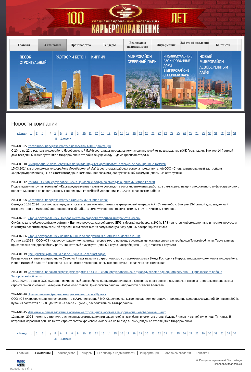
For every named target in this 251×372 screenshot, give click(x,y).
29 (203, 133)
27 (191, 133)
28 (197, 133)
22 (160, 133)
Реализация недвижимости (137, 44)
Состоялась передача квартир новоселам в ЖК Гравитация (69, 146)
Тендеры (109, 45)
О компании (52, 45)
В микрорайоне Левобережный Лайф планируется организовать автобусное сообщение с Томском (97, 164)
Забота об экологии (194, 42)
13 (103, 133)
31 (216, 133)
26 (185, 133)
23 (166, 133)
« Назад (22, 133)
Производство (81, 45)
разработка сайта (21, 368)
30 (210, 133)
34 (235, 133)
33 (229, 133)
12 (97, 133)
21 (153, 133)
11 (91, 133)
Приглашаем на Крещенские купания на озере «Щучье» (67, 294)
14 (109, 133)
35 (56, 138)
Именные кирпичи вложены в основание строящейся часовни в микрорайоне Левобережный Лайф (97, 312)
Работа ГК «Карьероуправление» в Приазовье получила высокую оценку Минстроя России (91, 182)
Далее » (66, 138)
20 (147, 133)
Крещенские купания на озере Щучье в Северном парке (67, 254)
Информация (166, 45)
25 (178, 133)
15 (115, 133)
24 (172, 133)
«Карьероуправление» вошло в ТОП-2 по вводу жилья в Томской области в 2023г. (84, 236)
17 (128, 133)
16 (122, 133)
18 (134, 133)
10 (84, 133)
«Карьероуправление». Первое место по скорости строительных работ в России (84, 218)
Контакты (223, 45)
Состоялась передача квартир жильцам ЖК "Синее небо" (68, 200)
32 (222, 133)
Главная (24, 45)
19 (141, 133)
